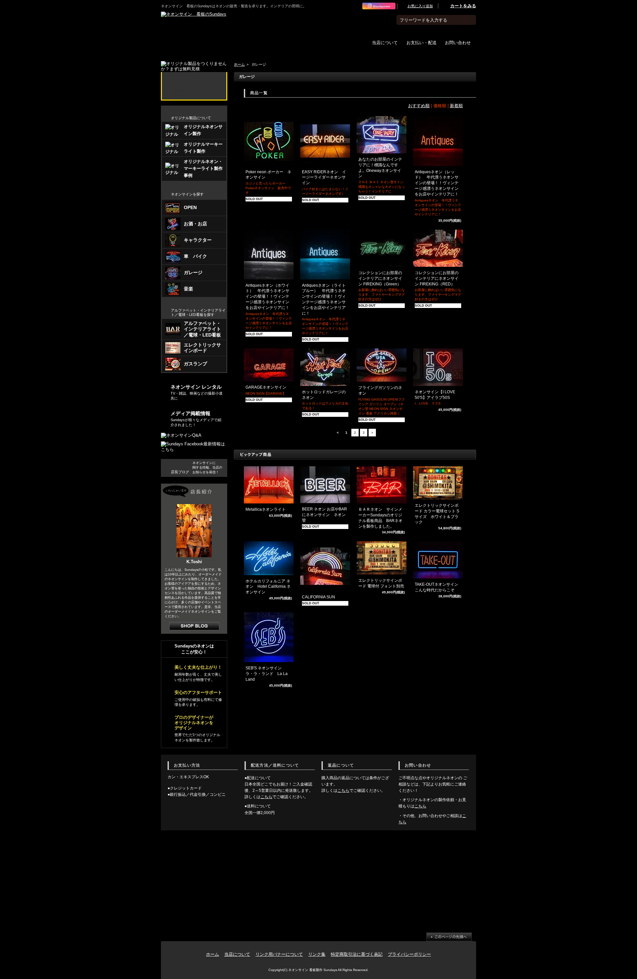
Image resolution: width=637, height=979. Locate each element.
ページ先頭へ (449, 937)
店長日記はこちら (194, 626)
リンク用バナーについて (279, 954)
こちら (266, 796)
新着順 (456, 105)
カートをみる (463, 5)
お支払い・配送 (421, 42)
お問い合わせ (458, 42)
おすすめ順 (419, 105)
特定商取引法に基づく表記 (357, 954)
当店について (385, 42)
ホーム (239, 64)
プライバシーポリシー (409, 954)
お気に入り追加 (420, 6)
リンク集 (316, 954)
